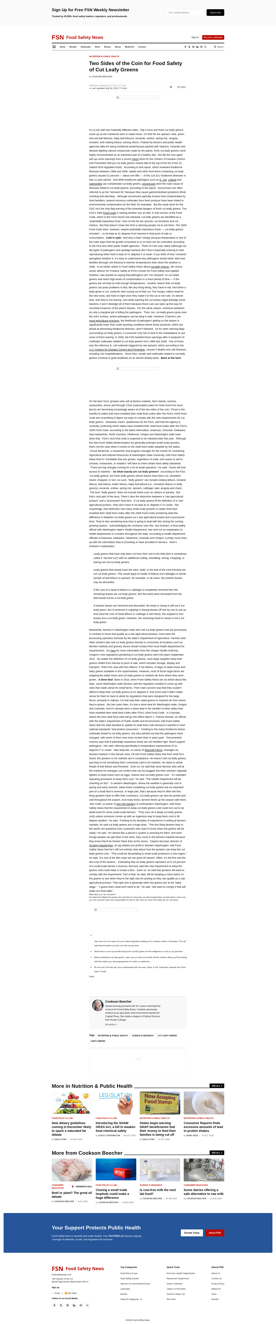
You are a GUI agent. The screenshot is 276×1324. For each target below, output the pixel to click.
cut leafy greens (160, 266)
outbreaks (125, 1288)
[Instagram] (193, 46)
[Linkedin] (197, 46)
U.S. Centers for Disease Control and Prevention (117, 349)
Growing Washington (101, 845)
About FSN (215, 1233)
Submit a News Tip (176, 1294)
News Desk (192, 1135)
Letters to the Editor (176, 1288)
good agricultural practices (104, 320)
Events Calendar (174, 1283)
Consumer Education (196, 1185)
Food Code (109, 212)
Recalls (123, 1294)
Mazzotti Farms (153, 750)
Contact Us (216, 1278)
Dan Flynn (60, 1139)
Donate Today (192, 1233)
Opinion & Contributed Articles (135, 1283)
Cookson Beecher (102, 76)
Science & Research (143, 1035)
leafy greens (98, 1041)
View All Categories (129, 1299)
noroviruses (148, 183)
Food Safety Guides (129, 1278)
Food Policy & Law (62, 1118)
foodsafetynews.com (61, 1274)
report (135, 159)
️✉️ (56, 1293)
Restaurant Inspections (178, 1278)
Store (213, 1294)
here (113, 650)
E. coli (163, 179)
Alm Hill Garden (125, 804)
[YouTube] (201, 46)
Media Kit (216, 1288)
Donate (214, 1299)
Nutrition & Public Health (104, 56)
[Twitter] (189, 46)
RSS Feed (171, 1299)
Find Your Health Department (181, 1273)
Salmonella (95, 183)
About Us (215, 1273)
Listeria (172, 179)
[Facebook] (185, 46)
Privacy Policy (217, 1283)
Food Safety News (141, 1320)
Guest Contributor (109, 1135)
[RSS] (205, 46)
